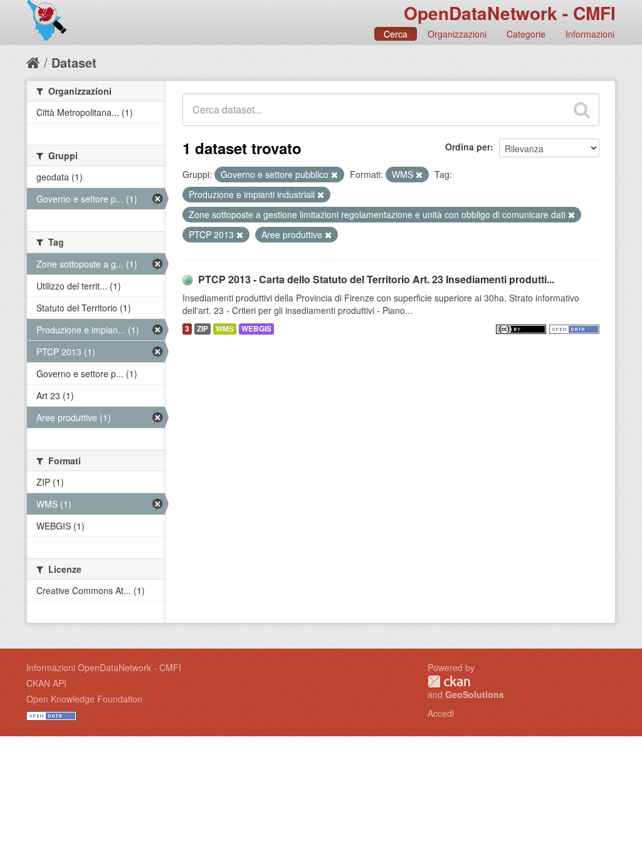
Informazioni (590, 34)
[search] (582, 109)
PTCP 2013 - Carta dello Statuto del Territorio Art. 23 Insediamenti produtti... (376, 279)
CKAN (449, 681)
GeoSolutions (474, 694)
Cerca (396, 34)
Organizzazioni (457, 34)
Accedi (441, 713)
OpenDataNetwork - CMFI (510, 13)
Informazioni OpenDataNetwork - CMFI (103, 667)
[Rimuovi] (334, 175)
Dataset (74, 62)
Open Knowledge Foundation (84, 698)
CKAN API (46, 683)
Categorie (526, 34)
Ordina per (467, 146)
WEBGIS (256, 328)
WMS (225, 328)
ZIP (202, 328)
